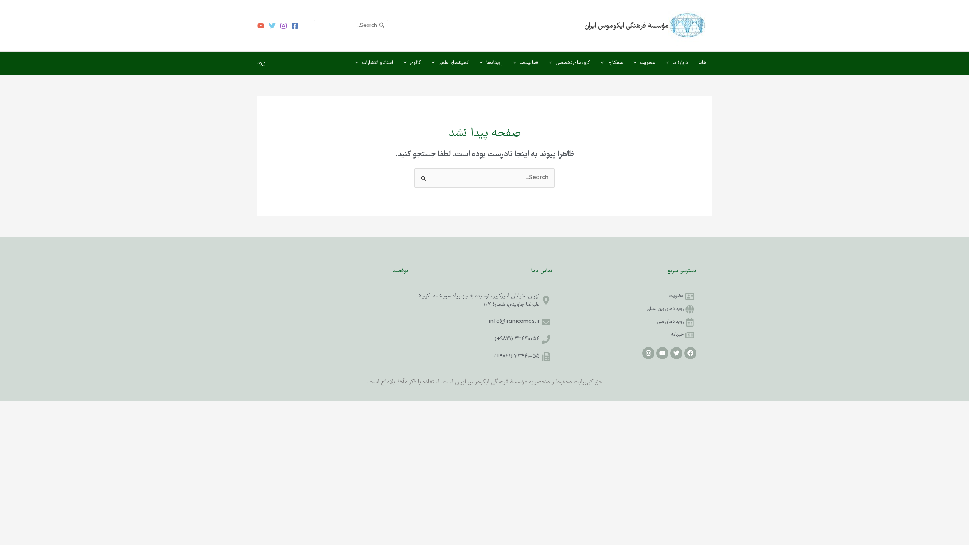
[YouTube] (260, 25)
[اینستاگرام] (283, 25)
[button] (669, 63)
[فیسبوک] (294, 25)
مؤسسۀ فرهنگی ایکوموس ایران (626, 26)
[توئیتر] (272, 25)
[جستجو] (381, 25)
